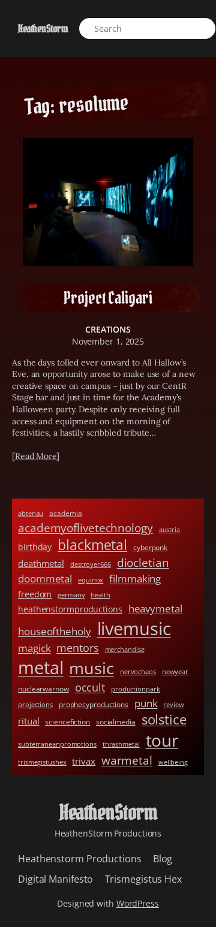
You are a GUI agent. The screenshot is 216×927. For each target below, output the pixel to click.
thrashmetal (121, 744)
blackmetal (92, 545)
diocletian (143, 562)
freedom (35, 594)
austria (169, 530)
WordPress (137, 903)
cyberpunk (150, 547)
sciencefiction (67, 722)
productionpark (135, 689)
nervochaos (138, 672)
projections (35, 704)
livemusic (134, 628)
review (173, 704)
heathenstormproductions (70, 609)
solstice (164, 719)
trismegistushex (42, 762)
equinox (90, 580)
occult (90, 687)
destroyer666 (90, 564)
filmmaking (135, 578)
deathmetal (41, 563)
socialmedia (116, 722)
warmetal (126, 760)
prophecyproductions (93, 704)
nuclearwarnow (43, 689)
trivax (83, 761)
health (100, 595)
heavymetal (155, 608)
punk (146, 703)
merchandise (125, 649)
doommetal (45, 578)
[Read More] (35, 456)
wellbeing (173, 762)
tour (162, 740)
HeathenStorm (43, 28)
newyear (175, 672)
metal (41, 668)
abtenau (30, 513)
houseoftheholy (54, 631)
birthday (35, 546)
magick (34, 648)
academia (65, 513)
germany (71, 595)
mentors (77, 648)
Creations (108, 329)
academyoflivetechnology (85, 528)
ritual (28, 721)
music (91, 668)
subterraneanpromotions (57, 744)
